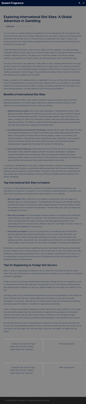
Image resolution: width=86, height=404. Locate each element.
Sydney (47, 400)
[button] (79, 3)
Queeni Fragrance (12, 3)
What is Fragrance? (66, 344)
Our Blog (31, 26)
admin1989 (10, 26)
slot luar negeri (34, 75)
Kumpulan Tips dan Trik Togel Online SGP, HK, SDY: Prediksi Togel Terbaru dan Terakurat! (22, 346)
